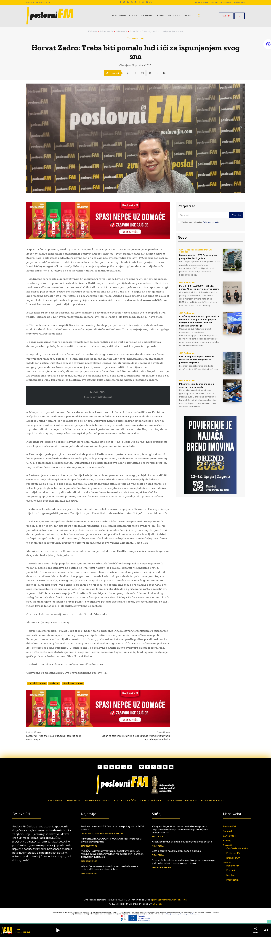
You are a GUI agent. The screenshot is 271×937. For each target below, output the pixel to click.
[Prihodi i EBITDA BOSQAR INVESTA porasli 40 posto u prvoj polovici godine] (232, 293)
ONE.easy (157, 904)
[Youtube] (147, 2)
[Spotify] (135, 2)
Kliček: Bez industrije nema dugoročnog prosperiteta (182, 841)
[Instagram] (124, 2)
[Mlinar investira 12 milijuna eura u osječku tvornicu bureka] (232, 390)
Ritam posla (158, 846)
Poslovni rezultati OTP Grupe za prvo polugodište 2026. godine (198, 257)
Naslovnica (92, 31)
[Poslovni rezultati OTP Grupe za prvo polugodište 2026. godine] (232, 260)
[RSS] (132, 2)
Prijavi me (236, 215)
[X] (149, 73)
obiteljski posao (37, 683)
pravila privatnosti (161, 899)
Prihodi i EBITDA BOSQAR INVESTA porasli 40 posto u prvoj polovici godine (199, 287)
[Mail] (117, 767)
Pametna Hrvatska (161, 867)
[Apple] (129, 767)
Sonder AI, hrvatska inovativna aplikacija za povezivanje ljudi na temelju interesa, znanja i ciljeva (183, 861)
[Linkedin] (128, 2)
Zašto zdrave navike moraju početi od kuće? (177, 851)
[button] (199, 15)
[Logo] (135, 784)
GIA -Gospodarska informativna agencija (196, 251)
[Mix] (150, 2)
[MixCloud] (171, 767)
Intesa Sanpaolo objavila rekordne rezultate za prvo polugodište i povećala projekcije (196, 359)
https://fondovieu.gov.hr (174, 914)
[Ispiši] (164, 73)
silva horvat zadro (73, 683)
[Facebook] (120, 2)
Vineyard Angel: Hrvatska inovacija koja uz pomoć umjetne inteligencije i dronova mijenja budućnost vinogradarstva (180, 829)
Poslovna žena (121, 31)
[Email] (157, 73)
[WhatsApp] (143, 2)
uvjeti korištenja (179, 899)
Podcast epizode (106, 31)
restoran (54, 683)
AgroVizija (157, 836)
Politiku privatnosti (210, 222)
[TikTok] (139, 2)
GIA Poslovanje (187, 283)
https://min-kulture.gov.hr (191, 914)
